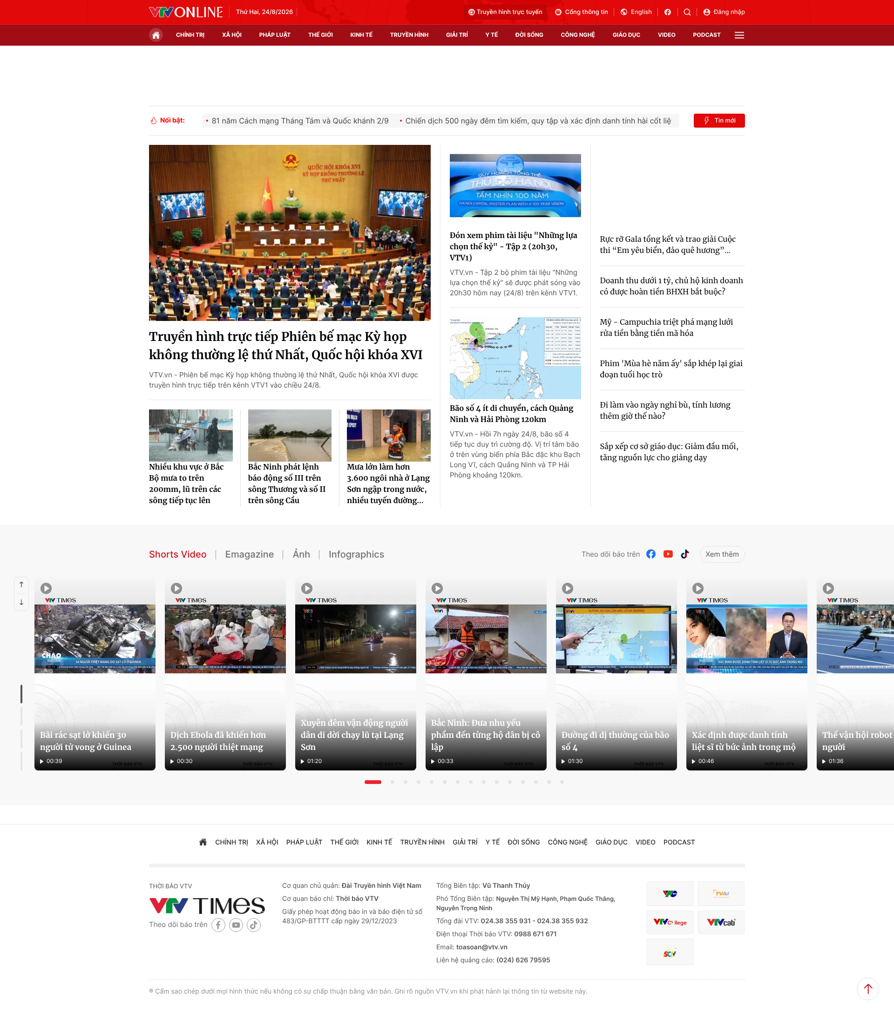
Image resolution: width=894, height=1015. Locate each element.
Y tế (491, 34)
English (641, 12)
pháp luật (275, 34)
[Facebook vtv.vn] (671, 12)
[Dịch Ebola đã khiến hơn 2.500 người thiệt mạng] (225, 673)
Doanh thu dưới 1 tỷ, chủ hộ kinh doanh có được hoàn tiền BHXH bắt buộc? (672, 286)
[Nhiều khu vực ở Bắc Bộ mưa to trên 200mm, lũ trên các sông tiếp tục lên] (191, 435)
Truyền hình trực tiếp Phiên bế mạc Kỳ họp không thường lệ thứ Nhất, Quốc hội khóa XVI (286, 346)
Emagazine (249, 554)
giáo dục (627, 34)
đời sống (529, 34)
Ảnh (301, 554)
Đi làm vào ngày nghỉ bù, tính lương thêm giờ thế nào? (665, 411)
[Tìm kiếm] (690, 12)
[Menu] (739, 35)
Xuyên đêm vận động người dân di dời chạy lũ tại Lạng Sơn (354, 735)
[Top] (868, 989)
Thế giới (320, 34)
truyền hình (409, 34)
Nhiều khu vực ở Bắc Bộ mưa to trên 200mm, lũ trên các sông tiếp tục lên (186, 484)
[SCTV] (670, 952)
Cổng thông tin (586, 12)
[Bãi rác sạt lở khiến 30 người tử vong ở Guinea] (95, 673)
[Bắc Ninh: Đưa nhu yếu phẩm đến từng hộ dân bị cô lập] (486, 673)
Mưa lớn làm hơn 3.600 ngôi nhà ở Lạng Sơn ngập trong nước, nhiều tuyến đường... (388, 484)
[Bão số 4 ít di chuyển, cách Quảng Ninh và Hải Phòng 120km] (515, 358)
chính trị (190, 34)
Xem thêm (722, 554)
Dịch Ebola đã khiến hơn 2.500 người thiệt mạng (218, 741)
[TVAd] (721, 893)
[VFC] (670, 893)
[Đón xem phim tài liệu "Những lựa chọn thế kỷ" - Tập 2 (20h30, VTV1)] (515, 186)
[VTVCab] (721, 922)
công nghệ (578, 34)
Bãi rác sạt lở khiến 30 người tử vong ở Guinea (85, 741)
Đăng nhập (729, 12)
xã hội (232, 34)
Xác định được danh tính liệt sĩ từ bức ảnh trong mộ (744, 741)
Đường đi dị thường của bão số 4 (615, 741)
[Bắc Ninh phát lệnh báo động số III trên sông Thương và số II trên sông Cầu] (290, 435)
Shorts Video (178, 554)
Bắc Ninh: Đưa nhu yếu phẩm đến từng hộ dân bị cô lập (486, 735)
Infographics (356, 554)
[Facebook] (651, 554)
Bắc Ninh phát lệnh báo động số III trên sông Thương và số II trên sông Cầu (287, 484)
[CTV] (670, 922)
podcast (707, 34)
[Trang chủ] (156, 35)
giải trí (457, 34)
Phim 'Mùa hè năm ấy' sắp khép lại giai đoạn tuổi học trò (671, 369)
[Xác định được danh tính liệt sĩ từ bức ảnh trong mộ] (746, 673)
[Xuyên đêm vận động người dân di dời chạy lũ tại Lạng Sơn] (355, 673)
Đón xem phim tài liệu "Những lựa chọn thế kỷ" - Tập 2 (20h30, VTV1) (513, 247)
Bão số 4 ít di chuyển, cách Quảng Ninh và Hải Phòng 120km (511, 414)
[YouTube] (668, 554)
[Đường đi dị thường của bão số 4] (616, 673)
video (667, 34)
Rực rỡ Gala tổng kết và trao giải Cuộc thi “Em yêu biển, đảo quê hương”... (668, 245)
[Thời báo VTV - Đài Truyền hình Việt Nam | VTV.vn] (186, 12)
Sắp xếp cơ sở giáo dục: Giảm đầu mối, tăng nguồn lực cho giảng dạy (669, 452)
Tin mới (725, 120)
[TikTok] (685, 554)
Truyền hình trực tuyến (509, 12)
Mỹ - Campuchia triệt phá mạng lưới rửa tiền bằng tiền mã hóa (666, 328)
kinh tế (362, 34)
